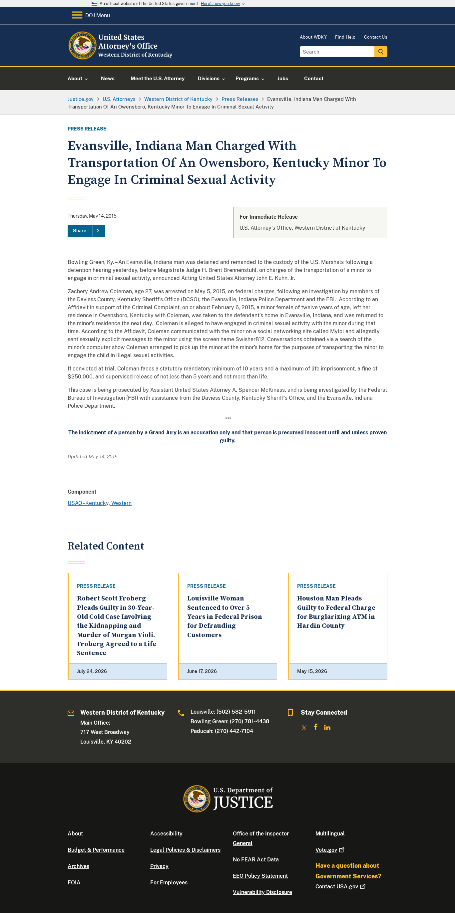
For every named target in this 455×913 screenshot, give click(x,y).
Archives (78, 866)
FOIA (74, 882)
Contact (336, 886)
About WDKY (313, 37)
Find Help (345, 37)
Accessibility (166, 833)
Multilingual (330, 833)
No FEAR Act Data (256, 859)
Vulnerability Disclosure (262, 892)
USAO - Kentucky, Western (100, 503)
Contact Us (375, 37)
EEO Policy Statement (260, 876)
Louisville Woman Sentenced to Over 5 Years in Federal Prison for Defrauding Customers (224, 616)
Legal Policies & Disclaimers (185, 850)
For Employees (169, 882)
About (75, 833)
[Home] (122, 58)
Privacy (159, 866)
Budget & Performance (96, 850)
